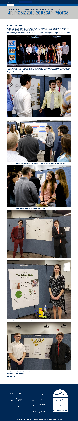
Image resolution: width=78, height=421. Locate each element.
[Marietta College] (12, 2)
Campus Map (12, 395)
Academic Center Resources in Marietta (55, 419)
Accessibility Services (20, 393)
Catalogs (40, 399)
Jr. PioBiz (38, 9)
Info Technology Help (34, 408)
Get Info (65, 2)
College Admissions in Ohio (27, 419)
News (40, 409)
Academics (10, 5)
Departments (19, 9)
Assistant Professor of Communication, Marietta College (31, 68)
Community (41, 5)
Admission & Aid (18, 5)
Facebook (57, 405)
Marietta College (60, 393)
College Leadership (13, 398)
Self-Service (34, 405)
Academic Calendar (42, 392)
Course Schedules (42, 404)
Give (61, 2)
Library (33, 400)
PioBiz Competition (29, 9)
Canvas (33, 392)
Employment (41, 406)
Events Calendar (42, 394)
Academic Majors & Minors (13, 393)
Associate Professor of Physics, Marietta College (54, 68)
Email (32, 398)
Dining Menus (34, 411)
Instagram (60, 405)
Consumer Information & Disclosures (20, 399)
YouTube (63, 405)
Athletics (49, 5)
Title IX (19, 406)
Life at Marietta (27, 5)
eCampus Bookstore (33, 395)
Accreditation (20, 395)
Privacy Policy (64, 410)
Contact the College (42, 401)
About (35, 5)
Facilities (11, 400)
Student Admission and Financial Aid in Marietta (40, 419)
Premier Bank (46, 69)
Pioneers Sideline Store (42, 412)
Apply (70, 2)
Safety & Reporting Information (21, 403)
